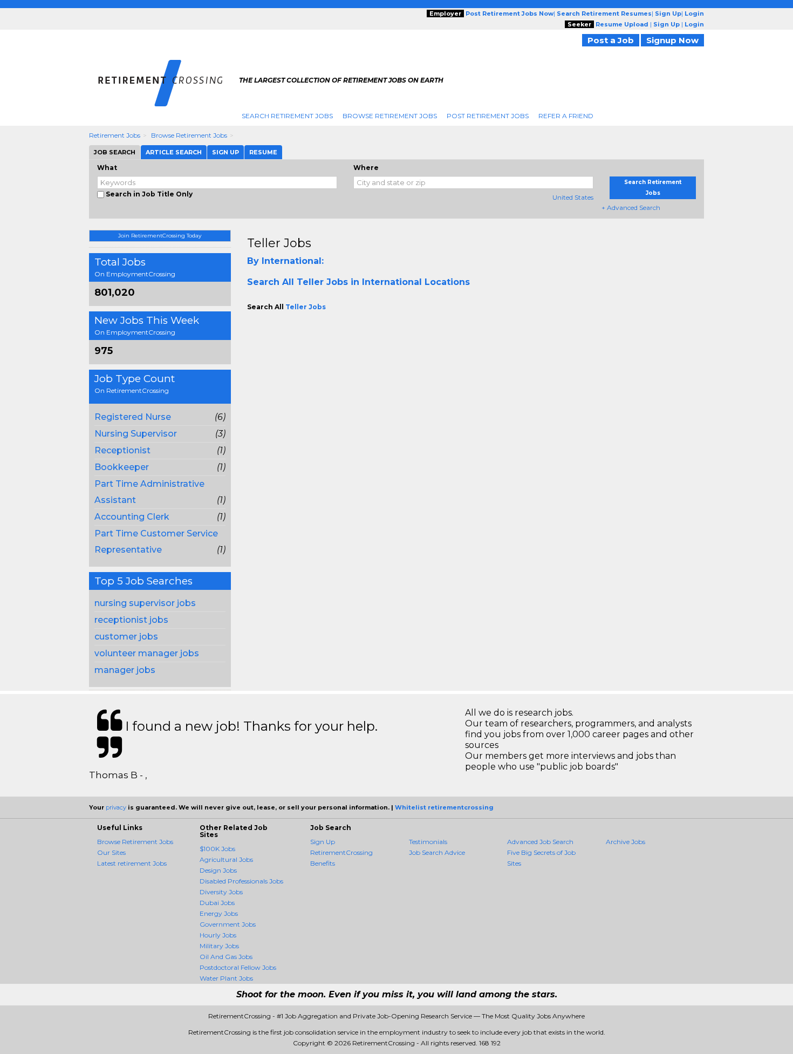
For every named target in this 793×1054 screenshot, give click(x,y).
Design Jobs (218, 870)
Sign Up (322, 842)
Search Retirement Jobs (287, 116)
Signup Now (672, 40)
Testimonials (428, 842)
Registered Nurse (132, 417)
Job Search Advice (437, 852)
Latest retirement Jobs (132, 863)
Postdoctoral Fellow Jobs (238, 967)
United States (572, 197)
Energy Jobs (219, 913)
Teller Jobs (279, 243)
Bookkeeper (121, 467)
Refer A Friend (565, 116)
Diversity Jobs (221, 892)
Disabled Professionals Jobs (241, 881)
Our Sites (111, 852)
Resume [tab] (263, 152)
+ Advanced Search (630, 207)
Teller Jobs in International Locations (383, 282)
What (107, 168)
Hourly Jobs (218, 935)
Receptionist (122, 450)
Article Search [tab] (174, 152)
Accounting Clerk (131, 517)
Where (366, 168)
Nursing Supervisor (135, 434)
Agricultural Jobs (226, 859)
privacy (116, 807)
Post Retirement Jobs (488, 116)
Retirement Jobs (114, 135)
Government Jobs (228, 924)
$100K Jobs (217, 849)
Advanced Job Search (540, 842)
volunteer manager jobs (146, 653)
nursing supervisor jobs (145, 603)
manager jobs (124, 670)
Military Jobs (219, 946)
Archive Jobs (625, 842)
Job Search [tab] (114, 152)
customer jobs (126, 636)
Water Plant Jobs (226, 978)
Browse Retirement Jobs (390, 116)
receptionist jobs (131, 620)
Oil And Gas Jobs (226, 957)
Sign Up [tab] (225, 152)
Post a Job (610, 40)
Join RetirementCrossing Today (159, 235)
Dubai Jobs (217, 903)
